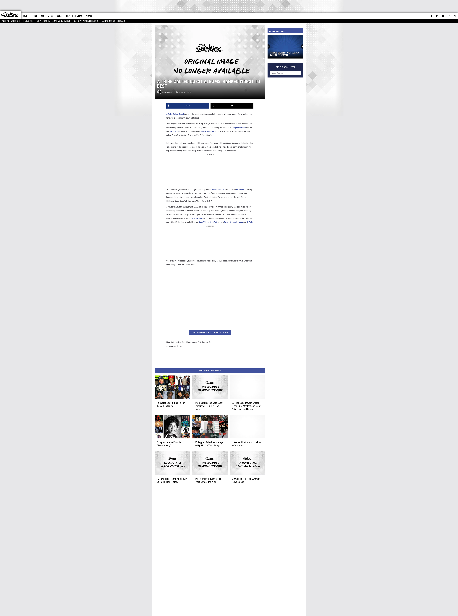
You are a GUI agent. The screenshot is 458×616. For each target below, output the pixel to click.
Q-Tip (209, 342)
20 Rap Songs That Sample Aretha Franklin (53, 21)
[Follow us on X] (455, 16)
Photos (89, 16)
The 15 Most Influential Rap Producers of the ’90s (208, 480)
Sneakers (78, 16)
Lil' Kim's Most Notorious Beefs (113, 21)
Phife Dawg (202, 342)
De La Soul (174, 131)
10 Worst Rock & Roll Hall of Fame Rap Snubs (171, 404)
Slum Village (204, 222)
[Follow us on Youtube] (443, 16)
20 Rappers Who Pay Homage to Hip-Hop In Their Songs (209, 444)
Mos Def (213, 222)
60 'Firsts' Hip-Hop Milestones (22, 21)
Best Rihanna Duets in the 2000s (86, 21)
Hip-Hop (34, 16)
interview (240, 189)
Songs (59, 16)
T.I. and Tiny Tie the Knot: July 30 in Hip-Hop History (172, 480)
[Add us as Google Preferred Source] (437, 16)
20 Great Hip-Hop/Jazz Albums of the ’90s (247, 444)
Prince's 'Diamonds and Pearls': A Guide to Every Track (284, 54)
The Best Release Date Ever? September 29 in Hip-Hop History (209, 406)
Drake (226, 222)
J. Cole (250, 222)
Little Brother (196, 218)
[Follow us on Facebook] (449, 16)
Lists (68, 16)
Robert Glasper (218, 189)
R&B (42, 16)
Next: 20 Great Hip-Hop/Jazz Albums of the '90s (210, 332)
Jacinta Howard (167, 92)
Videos (50, 16)
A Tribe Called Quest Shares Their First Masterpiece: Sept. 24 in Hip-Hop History (246, 406)
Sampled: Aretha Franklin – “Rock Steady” (170, 444)
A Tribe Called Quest (175, 114)
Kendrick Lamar (236, 222)
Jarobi (194, 342)
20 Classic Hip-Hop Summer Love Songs (246, 480)
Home (25, 16)
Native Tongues (207, 131)
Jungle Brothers (239, 127)
